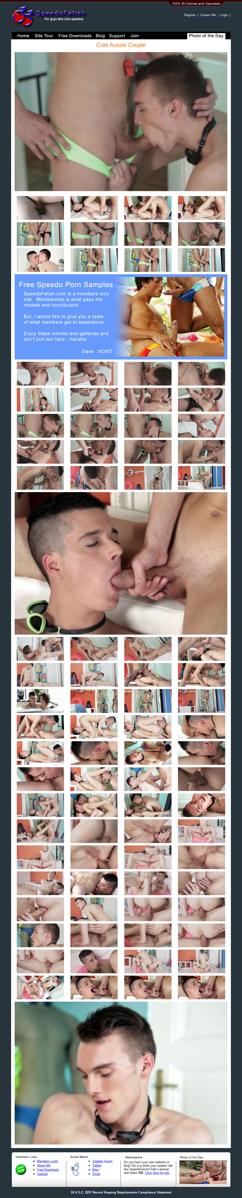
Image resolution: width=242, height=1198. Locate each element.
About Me (43, 1165)
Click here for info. (157, 1173)
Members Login (47, 1161)
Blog (95, 1169)
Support (42, 1174)
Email (96, 1174)
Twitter (96, 1165)
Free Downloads (48, 1169)
